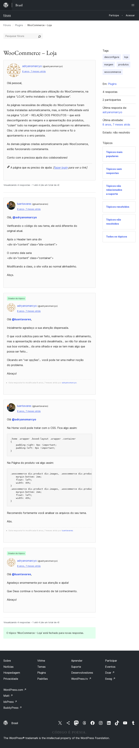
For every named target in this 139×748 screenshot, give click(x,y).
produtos (123, 64)
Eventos (110, 666)
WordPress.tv (81, 678)
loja (126, 57)
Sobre (7, 660)
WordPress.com (14, 689)
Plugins (19, 25)
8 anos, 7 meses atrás (34, 71)
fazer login (61, 167)
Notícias (8, 666)
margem (108, 64)
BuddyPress (12, 707)
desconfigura (111, 57)
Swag (110, 678)
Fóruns (7, 15)
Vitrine (41, 660)
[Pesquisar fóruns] (39, 36)
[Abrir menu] (133, 5)
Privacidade (10, 678)
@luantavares (21, 319)
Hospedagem (11, 672)
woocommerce (112, 71)
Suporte (76, 666)
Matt (8, 695)
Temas (41, 666)
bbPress (10, 701)
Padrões (42, 678)
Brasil (14, 723)
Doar (110, 672)
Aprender (76, 660)
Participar (111, 660)
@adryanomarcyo (25, 217)
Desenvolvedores (82, 672)
